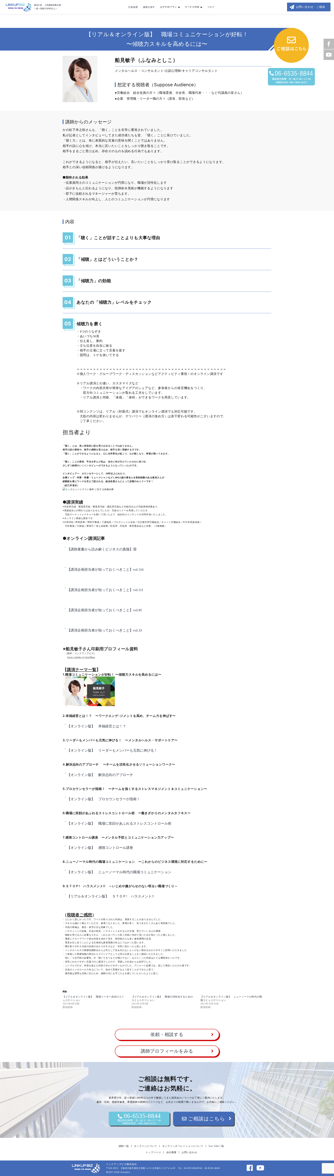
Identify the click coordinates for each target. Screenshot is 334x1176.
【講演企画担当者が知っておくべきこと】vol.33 (104, 630)
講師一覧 (124, 1146)
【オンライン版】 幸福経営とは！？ (96, 726)
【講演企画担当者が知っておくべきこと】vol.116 (105, 569)
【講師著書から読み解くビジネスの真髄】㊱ (102, 549)
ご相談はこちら (206, 1118)
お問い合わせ (189, 1152)
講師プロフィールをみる (167, 1051)
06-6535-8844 (139, 1118)
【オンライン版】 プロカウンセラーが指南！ (103, 799)
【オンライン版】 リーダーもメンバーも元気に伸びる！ (112, 750)
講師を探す (149, 7)
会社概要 (171, 1152)
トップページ (153, 1152)
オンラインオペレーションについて (182, 1146)
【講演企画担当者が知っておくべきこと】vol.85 (104, 610)
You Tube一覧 (216, 1146)
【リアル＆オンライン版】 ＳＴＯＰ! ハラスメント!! (112, 896)
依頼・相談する (166, 1034)
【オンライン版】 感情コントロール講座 (100, 848)
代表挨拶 (133, 7)
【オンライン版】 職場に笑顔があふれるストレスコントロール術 (119, 823)
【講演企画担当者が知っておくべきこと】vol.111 (105, 590)
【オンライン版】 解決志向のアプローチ (102, 775)
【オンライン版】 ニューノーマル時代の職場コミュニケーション (119, 872)
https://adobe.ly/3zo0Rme (81, 657)
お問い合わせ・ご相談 (310, 6)
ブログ (210, 7)
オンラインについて (145, 1146)
